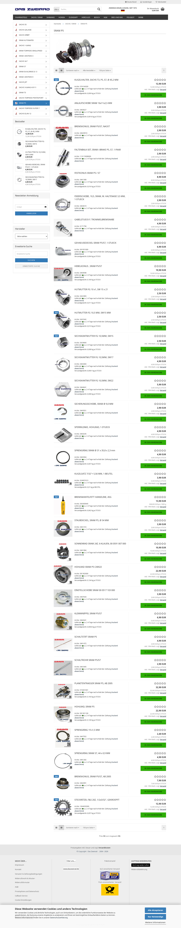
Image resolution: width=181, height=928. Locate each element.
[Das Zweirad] (32, 9)
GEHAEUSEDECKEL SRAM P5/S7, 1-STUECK (95, 242)
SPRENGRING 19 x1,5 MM (87, 729)
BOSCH (97, 17)
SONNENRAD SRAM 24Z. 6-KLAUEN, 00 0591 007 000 (100, 543)
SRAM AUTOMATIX (26, 40)
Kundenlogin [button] (147, 2)
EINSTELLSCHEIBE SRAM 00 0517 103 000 (94, 590)
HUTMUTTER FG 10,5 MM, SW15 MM (92, 312)
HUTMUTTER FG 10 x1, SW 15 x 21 (91, 289)
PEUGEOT (130, 17)
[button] (130, 2)
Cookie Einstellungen (23, 900)
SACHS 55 (23, 24)
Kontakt (18, 869)
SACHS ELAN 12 (25, 113)
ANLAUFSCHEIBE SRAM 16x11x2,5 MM (93, 103)
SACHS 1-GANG (25, 45)
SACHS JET (23, 82)
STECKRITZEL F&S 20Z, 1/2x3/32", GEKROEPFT (96, 799)
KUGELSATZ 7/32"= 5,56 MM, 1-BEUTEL (93, 473)
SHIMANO (51, 17)
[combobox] (72, 70)
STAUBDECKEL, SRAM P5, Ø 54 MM (91, 520)
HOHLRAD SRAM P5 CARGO (88, 566)
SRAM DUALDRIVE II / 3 (28, 71)
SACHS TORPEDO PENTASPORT (31, 98)
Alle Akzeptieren (155, 910)
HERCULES (86, 17)
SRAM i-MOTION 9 (26, 77)
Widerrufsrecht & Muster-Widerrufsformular (25, 880)
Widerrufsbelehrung (139, 869)
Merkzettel (161, 2)
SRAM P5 (22, 103)
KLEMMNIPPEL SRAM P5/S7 (88, 613)
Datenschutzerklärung (59, 917)
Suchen (31, 260)
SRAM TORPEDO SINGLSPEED (30, 50)
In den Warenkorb (153, 95)
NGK (105, 17)
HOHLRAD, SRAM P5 (84, 706)
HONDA (62, 17)
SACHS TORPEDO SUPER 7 (29, 108)
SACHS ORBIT (24, 35)
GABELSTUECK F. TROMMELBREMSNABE (94, 219)
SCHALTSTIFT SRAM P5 (85, 636)
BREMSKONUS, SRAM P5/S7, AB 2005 (92, 776)
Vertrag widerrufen (141, 865)
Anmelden (31, 213)
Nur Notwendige (155, 916)
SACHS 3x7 (23, 61)
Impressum (19, 865)
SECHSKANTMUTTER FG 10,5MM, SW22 (93, 380)
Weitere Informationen (155, 922)
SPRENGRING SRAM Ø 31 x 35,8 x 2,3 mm (94, 450)
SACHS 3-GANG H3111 (27, 87)
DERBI (140, 17)
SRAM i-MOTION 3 (26, 56)
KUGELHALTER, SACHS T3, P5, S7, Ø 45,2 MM (96, 79)
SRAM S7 (22, 66)
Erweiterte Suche (31, 266)
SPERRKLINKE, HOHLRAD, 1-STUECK (92, 427)
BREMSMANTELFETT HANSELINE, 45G (92, 497)
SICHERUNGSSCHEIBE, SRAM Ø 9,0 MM (93, 403)
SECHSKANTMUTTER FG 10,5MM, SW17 (93, 357)
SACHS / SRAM (37, 17)
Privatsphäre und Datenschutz (27, 891)
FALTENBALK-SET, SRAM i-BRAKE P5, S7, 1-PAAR (97, 149)
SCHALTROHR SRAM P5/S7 (87, 660)
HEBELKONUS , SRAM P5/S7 (88, 266)
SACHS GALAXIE (25, 30)
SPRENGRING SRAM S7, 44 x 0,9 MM (92, 753)
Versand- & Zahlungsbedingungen (28, 874)
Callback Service (21, 896)
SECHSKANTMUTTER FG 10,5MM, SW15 (93, 336)
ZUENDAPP (73, 17)
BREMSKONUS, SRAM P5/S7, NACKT (92, 126)
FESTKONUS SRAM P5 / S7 (87, 172)
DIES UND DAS (117, 17)
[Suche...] (98, 9)
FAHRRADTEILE (21, 17)
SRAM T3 (22, 92)
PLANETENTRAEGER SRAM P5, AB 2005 (93, 683)
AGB (16, 887)
